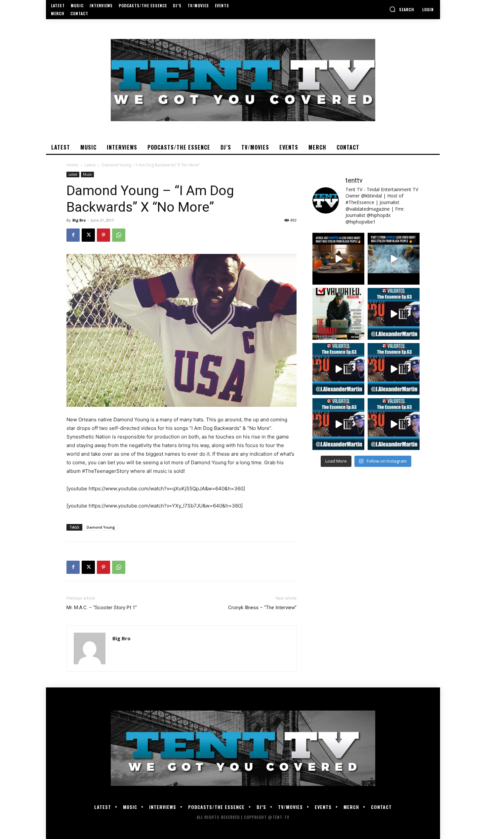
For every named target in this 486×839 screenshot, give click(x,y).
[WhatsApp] (118, 235)
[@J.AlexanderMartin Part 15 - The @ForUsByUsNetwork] (394, 369)
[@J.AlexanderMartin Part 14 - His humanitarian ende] (338, 424)
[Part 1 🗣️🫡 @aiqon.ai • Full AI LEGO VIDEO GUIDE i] (338, 259)
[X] (88, 235)
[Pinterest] (103, 235)
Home (72, 165)
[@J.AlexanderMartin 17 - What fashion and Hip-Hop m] (394, 314)
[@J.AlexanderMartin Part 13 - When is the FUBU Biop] (394, 424)
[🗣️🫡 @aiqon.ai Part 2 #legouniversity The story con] (394, 259)
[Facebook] (73, 235)
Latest (90, 165)
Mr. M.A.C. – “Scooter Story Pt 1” (101, 608)
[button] (401, 9)
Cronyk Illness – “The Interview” (262, 608)
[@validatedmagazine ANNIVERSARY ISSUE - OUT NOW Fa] (338, 314)
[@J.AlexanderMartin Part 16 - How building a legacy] (338, 369)
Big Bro (79, 220)
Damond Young (101, 527)
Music (87, 174)
